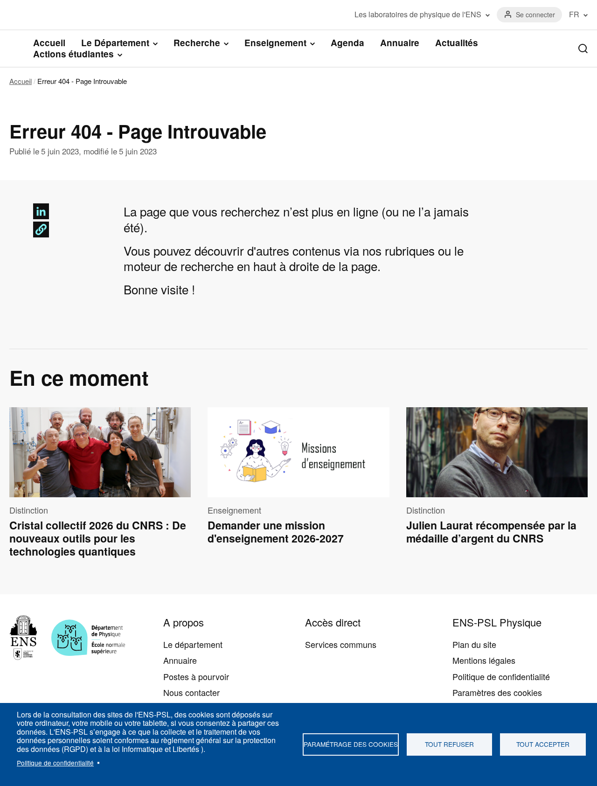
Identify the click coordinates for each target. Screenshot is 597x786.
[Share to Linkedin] (41, 211)
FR (574, 14)
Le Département (115, 43)
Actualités (456, 42)
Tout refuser (449, 744)
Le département (192, 644)
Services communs (340, 644)
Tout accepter (542, 744)
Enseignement (275, 43)
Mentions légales (483, 660)
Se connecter (535, 14)
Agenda (347, 42)
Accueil (49, 42)
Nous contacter (191, 692)
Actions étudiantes (73, 54)
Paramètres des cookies (497, 692)
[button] (41, 229)
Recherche (197, 43)
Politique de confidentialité (55, 762)
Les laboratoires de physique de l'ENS (417, 14)
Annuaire (399, 42)
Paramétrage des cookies (351, 744)
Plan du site (474, 644)
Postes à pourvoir (196, 676)
